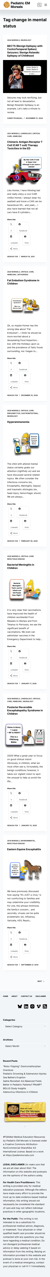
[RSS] (45, 1006)
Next (40, 981)
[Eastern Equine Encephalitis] (25, 870)
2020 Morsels (13, 272)
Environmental (28, 841)
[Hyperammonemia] (25, 442)
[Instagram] (32, 1006)
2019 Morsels (13, 841)
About (15, 996)
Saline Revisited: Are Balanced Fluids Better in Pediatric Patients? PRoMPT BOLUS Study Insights (22, 1085)
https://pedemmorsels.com (20, 1155)
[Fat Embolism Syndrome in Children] (25, 304)
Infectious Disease (16, 559)
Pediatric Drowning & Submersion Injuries (24, 1073)
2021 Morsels (13, 133)
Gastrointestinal (29, 413)
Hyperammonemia (18, 421)
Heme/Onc (17, 136)
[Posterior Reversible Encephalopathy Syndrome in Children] (25, 734)
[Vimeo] (39, 1006)
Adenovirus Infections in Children (20, 1092)
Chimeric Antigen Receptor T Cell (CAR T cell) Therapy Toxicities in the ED (24, 145)
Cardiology (26, 133)
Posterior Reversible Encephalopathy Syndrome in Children (25, 710)
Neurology (26, 40)
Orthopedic (22, 275)
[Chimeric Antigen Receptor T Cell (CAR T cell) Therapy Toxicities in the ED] (25, 169)
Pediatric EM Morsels (17, 1140)
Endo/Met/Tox (13, 413)
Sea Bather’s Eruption (14, 1077)
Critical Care (27, 272)
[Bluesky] (20, 1006)
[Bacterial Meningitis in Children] (25, 588)
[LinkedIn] (26, 1006)
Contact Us (26, 996)
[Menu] (45, 5)
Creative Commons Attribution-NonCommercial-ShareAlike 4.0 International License (20, 1148)
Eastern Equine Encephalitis (24, 849)
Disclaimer (41, 996)
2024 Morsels (13, 40)
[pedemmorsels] (25, 1112)
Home (5, 996)
